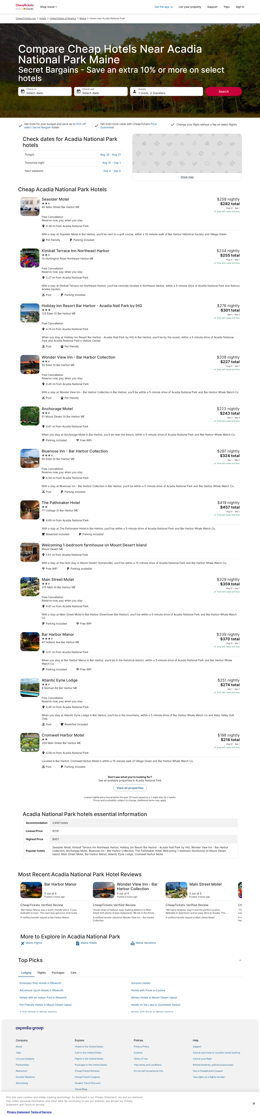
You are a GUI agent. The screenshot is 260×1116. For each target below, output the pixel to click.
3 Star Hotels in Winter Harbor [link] (38, 1012)
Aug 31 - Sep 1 (111, 162)
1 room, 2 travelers (151, 93)
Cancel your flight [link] (202, 1058)
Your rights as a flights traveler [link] (209, 1077)
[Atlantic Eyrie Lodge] (130, 702)
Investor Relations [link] (25, 1077)
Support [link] (197, 1046)
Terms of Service (41, 1112)
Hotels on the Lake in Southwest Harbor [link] (155, 1004)
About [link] (19, 1046)
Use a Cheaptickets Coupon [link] (208, 1070)
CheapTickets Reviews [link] (87, 1070)
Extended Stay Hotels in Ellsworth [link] (40, 983)
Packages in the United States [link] (91, 1064)
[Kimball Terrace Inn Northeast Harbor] (130, 272)
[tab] (26, 972)
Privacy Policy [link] (141, 1046)
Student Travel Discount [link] (87, 1083)
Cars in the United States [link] (88, 1052)
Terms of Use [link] (141, 1058)
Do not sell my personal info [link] (148, 1070)
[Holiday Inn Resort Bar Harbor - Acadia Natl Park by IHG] (130, 325)
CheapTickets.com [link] (26, 18)
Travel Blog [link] (81, 1089)
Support (212, 6)
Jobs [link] (18, 1052)
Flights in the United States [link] (89, 1058)
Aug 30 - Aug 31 (110, 154)
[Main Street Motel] (130, 601)
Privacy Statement (18, 1112)
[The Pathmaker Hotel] (130, 518)
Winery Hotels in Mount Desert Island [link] (154, 997)
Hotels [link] (42, 18)
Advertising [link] (22, 1083)
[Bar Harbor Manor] (130, 651)
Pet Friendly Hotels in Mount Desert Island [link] (46, 1004)
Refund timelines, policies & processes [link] (213, 1064)
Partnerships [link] (22, 1064)
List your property (190, 6)
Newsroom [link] (21, 1070)
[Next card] (237, 902)
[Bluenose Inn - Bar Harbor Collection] (130, 471)
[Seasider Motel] (130, 219)
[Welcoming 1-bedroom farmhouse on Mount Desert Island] (130, 557)
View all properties (130, 788)
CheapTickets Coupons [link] (87, 1077)
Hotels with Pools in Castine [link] (148, 990)
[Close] (254, 1103)
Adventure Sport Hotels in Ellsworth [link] (41, 990)
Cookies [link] (138, 1052)
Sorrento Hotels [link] (140, 983)
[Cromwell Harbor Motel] (130, 751)
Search (224, 91)
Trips (226, 6)
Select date (34, 93)
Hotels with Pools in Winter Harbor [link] (152, 1012)
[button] (130, 960)
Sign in (240, 6)
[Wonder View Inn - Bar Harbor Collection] (130, 377)
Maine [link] (83, 18)
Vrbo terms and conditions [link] (147, 1064)
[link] (47, 943)
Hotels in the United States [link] (89, 1046)
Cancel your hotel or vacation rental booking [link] (216, 1052)
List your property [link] (25, 1058)
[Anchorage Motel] (130, 424)
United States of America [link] (63, 18)
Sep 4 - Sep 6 (112, 170)
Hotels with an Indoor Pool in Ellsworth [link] (43, 997)
